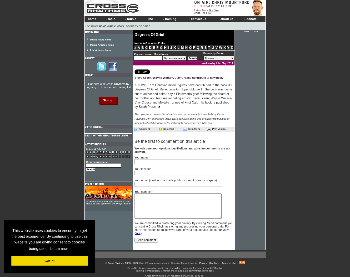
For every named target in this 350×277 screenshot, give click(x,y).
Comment (144, 129)
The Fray (206, 12)
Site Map (214, 263)
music (131, 19)
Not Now (214, 10)
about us (226, 19)
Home (102, 26)
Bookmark (168, 129)
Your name (142, 157)
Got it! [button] (50, 261)
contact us (198, 19)
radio (111, 19)
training (170, 19)
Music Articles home (102, 45)
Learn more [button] (60, 249)
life (150, 19)
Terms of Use (229, 263)
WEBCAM (213, 6)
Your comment (144, 191)
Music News (116, 26)
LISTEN (199, 6)
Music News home (100, 39)
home (92, 19)
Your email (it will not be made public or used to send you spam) (176, 180)
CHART (226, 6)
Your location (143, 169)
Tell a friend (194, 129)
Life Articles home (100, 50)
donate (251, 19)
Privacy (203, 263)
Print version (219, 129)
